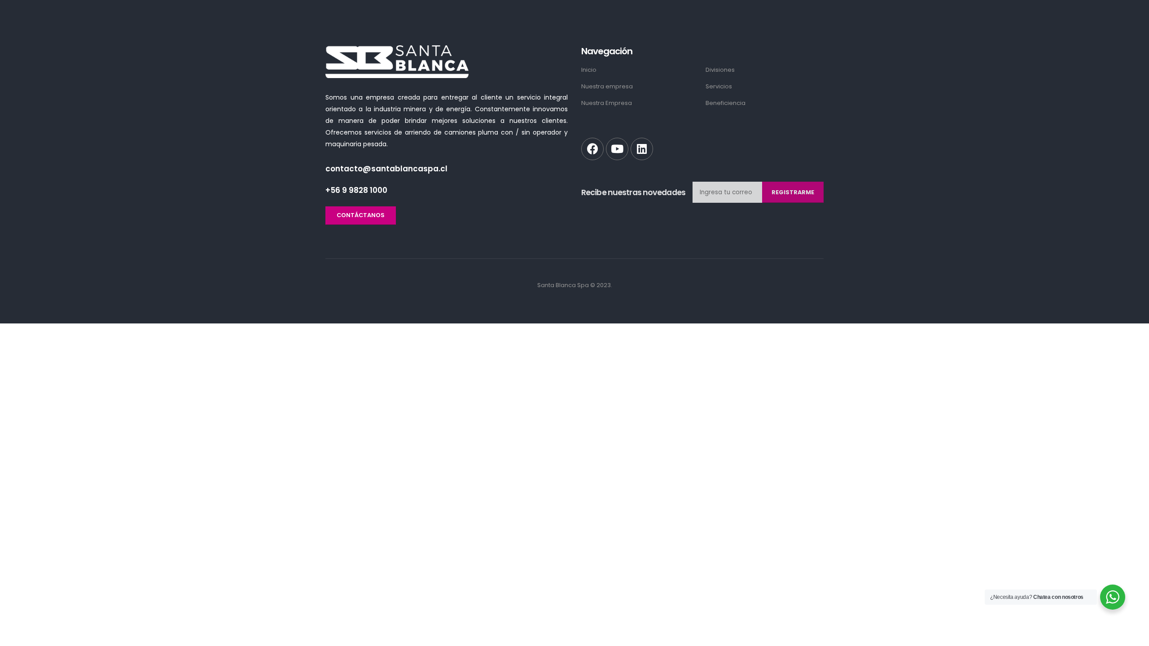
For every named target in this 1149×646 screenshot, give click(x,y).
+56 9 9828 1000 (356, 190)
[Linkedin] (642, 149)
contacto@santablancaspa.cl (386, 168)
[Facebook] (592, 149)
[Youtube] (617, 149)
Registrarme (793, 192)
